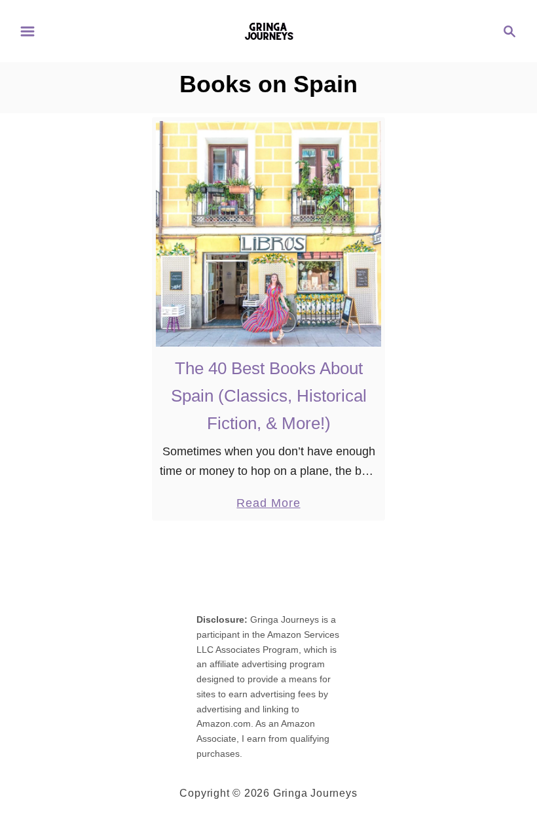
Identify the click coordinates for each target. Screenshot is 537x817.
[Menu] (27, 31)
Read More (268, 504)
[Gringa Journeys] (268, 30)
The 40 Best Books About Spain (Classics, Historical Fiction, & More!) (269, 396)
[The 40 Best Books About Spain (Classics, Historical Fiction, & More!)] (269, 234)
